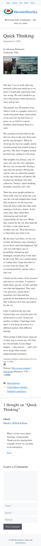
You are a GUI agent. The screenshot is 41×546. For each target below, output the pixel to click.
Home (8, 3)
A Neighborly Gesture (17, 387)
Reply (9, 452)
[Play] (4, 364)
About (33, 3)
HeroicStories (13, 383)
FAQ (20, 3)
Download (8, 371)
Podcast (14, 3)
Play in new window (21, 368)
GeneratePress (20, 542)
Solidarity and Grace (16, 391)
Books (26, 3)
